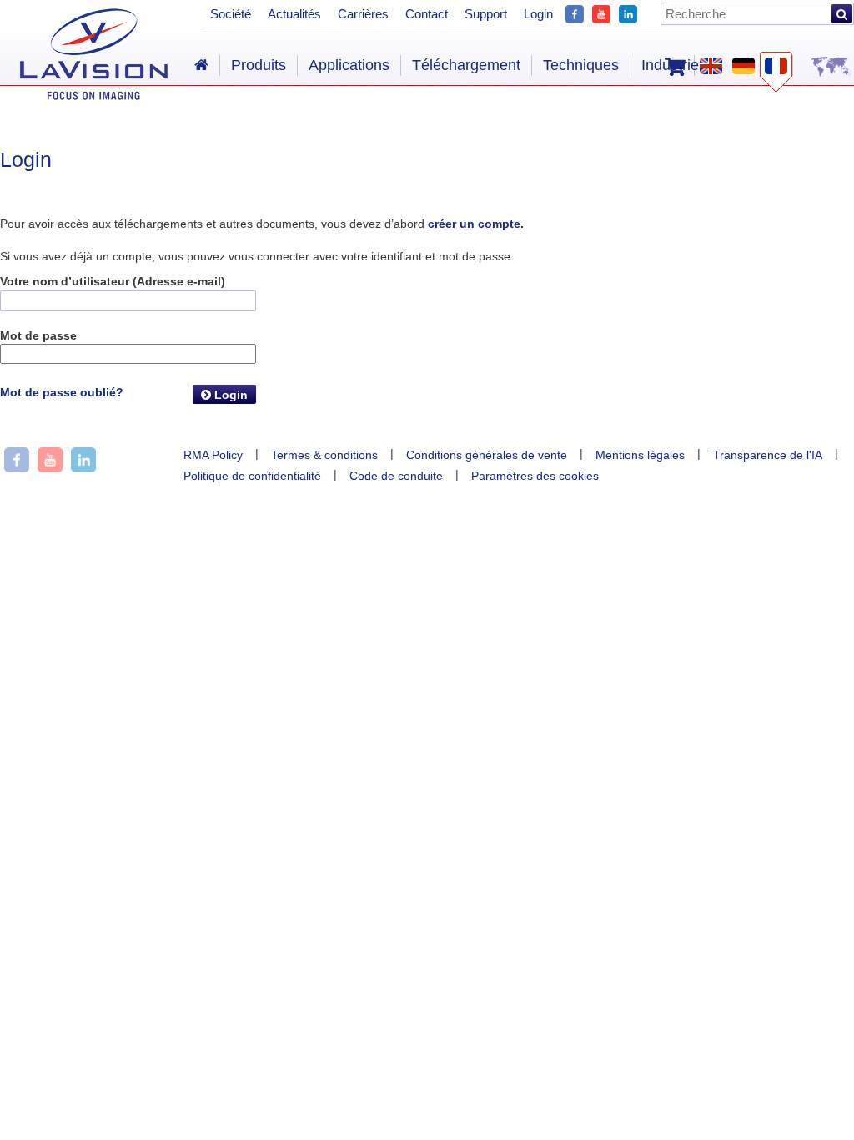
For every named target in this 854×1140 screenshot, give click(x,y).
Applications (349, 65)
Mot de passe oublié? (61, 392)
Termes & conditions (324, 455)
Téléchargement (466, 65)
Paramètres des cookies (535, 475)
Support (486, 14)
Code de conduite (396, 475)
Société (230, 14)
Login (229, 394)
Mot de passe (38, 335)
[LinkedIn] (628, 12)
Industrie (670, 65)
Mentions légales (640, 455)
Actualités (294, 14)
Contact (426, 14)
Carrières (363, 14)
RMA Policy (213, 455)
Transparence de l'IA (767, 455)
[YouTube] (601, 12)
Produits (258, 65)
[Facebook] (574, 12)
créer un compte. (476, 223)
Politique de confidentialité (252, 475)
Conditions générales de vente (486, 455)
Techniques (581, 65)
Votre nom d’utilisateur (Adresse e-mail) (112, 281)
